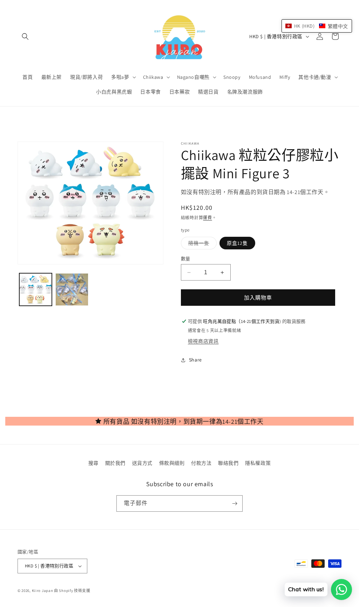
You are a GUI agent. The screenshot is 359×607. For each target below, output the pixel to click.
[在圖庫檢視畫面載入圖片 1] (35, 289)
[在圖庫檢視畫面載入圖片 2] (71, 289)
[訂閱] (234, 503)
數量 (185, 259)
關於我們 (115, 463)
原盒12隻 (237, 243)
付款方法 (201, 463)
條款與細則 (172, 463)
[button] (25, 36)
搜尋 (93, 463)
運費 (207, 217)
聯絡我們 (228, 463)
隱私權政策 (258, 463)
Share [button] (195, 360)
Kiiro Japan (43, 590)
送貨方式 (142, 463)
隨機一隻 (201, 244)
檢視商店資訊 (203, 341)
